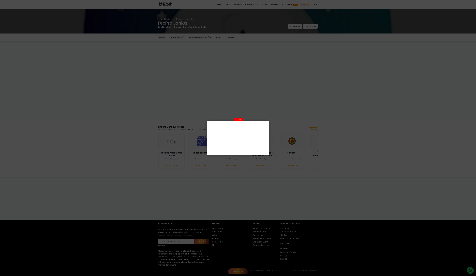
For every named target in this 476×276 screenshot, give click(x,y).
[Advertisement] (238, 138)
